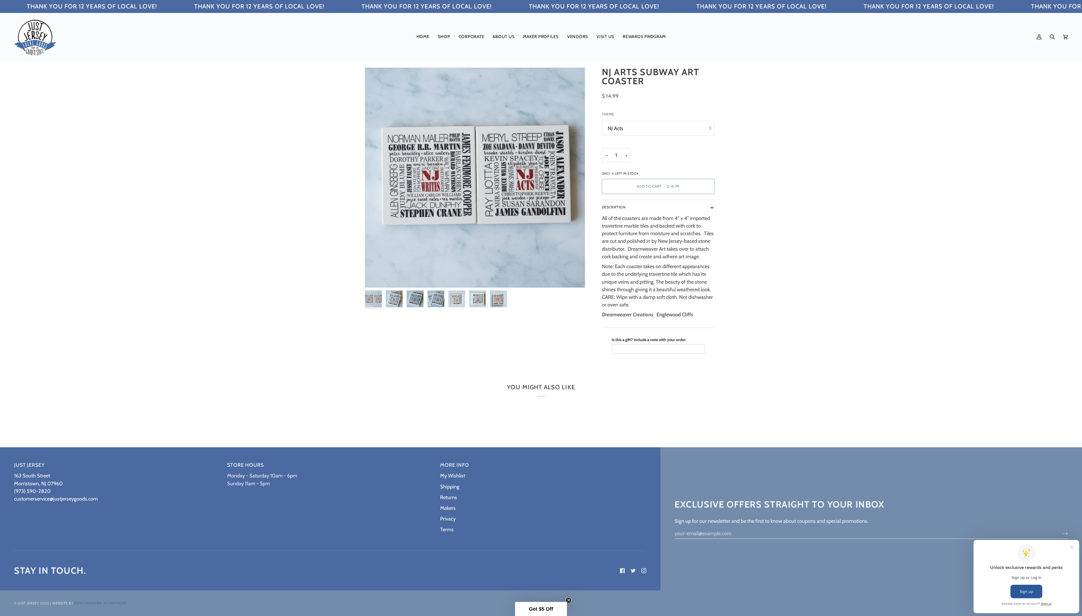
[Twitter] (633, 570)
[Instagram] (643, 570)
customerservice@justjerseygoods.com (56, 498)
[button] (444, 37)
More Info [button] (454, 465)
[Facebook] (622, 570)
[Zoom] (375, 277)
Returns (448, 497)
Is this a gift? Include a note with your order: (649, 339)
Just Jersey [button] (29, 465)
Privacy (448, 518)
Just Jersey (28, 603)
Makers (448, 508)
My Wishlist (452, 475)
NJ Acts (615, 128)
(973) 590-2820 (32, 491)
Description (614, 207)
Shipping (449, 486)
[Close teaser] (568, 600)
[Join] (1060, 533)
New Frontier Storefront (100, 603)
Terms (447, 529)
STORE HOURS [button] (245, 465)
